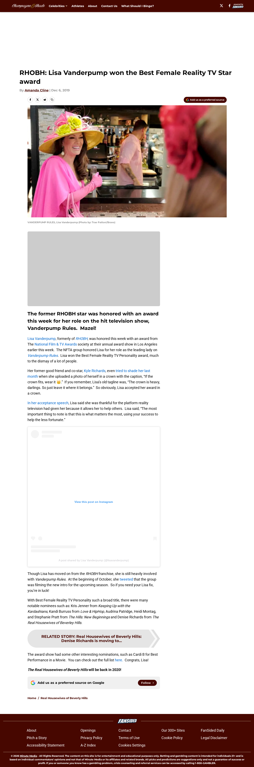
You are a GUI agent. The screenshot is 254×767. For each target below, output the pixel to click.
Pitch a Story (37, 738)
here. (119, 660)
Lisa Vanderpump (42, 338)
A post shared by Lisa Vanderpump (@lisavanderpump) (94, 560)
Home (32, 698)
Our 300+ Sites (173, 730)
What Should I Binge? (137, 6)
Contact (124, 730)
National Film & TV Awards (56, 344)
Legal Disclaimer (214, 738)
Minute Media (28, 755)
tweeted (126, 579)
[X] (221, 5)
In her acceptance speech (48, 403)
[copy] (52, 99)
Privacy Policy (91, 738)
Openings (88, 730)
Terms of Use (129, 738)
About (92, 6)
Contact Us (109, 6)
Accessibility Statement (45, 745)
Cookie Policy (172, 738)
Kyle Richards (94, 371)
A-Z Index (88, 745)
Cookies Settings (131, 745)
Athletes (77, 6)
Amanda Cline (37, 90)
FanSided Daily (212, 730)
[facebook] (230, 5)
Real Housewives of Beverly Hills (64, 698)
